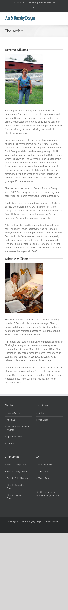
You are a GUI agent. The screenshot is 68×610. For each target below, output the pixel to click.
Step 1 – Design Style (16, 464)
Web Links (43, 419)
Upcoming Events (15, 436)
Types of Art (43, 478)
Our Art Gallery (45, 464)
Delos (41, 413)
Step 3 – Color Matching (17, 478)
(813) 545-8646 (29, 2)
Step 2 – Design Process (17, 471)
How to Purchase (14, 413)
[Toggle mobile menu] (61, 17)
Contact (10, 443)
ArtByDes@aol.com (47, 2)
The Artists (43, 471)
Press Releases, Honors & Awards (18, 428)
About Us (11, 419)
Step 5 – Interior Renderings (14, 497)
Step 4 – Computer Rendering (15, 487)
